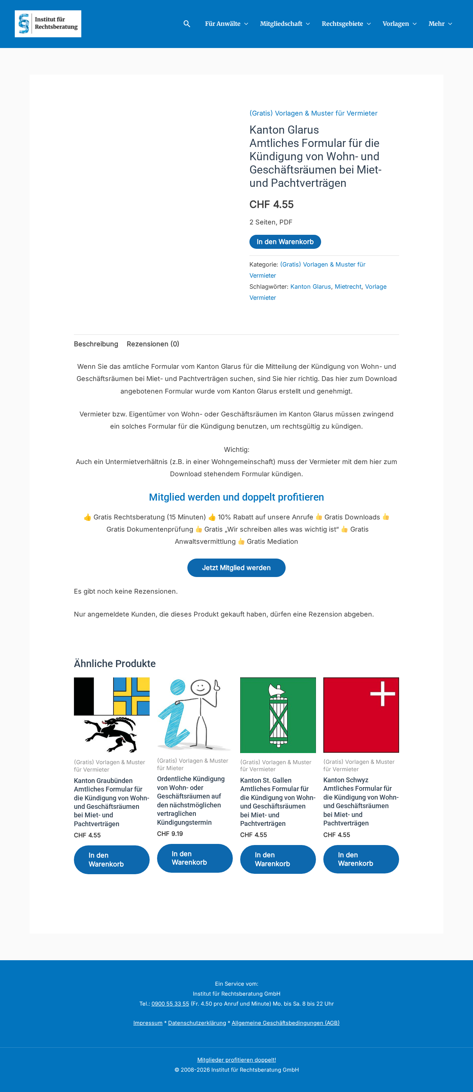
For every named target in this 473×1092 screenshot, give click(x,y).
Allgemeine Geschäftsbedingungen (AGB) (286, 1023)
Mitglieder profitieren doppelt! (236, 1060)
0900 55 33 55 (170, 1003)
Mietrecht (348, 286)
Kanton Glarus (310, 286)
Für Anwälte (223, 23)
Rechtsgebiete (342, 23)
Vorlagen (396, 23)
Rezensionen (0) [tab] (153, 344)
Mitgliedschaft (281, 23)
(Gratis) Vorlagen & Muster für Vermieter (313, 113)
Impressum (148, 1023)
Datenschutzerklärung (197, 1023)
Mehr (437, 23)
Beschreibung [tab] (96, 344)
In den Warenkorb (285, 241)
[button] (187, 23)
